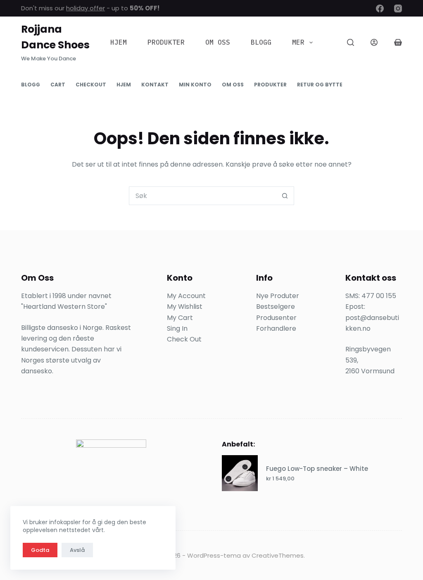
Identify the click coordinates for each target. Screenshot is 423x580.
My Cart (180, 317)
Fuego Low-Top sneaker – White (317, 468)
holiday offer (85, 8)
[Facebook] (380, 8)
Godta (40, 550)
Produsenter (276, 317)
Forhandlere (276, 328)
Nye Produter (277, 296)
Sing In (177, 328)
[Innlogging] (374, 42)
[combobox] (202, 195)
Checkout (91, 84)
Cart (57, 84)
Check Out (184, 339)
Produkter (166, 42)
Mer (298, 42)
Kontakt (155, 84)
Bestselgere (275, 306)
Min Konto (195, 84)
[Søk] (350, 42)
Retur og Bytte (319, 84)
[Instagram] (398, 8)
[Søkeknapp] (285, 196)
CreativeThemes (278, 555)
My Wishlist (184, 306)
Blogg (261, 42)
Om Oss (217, 42)
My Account (186, 296)
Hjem (118, 42)
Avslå (77, 550)
